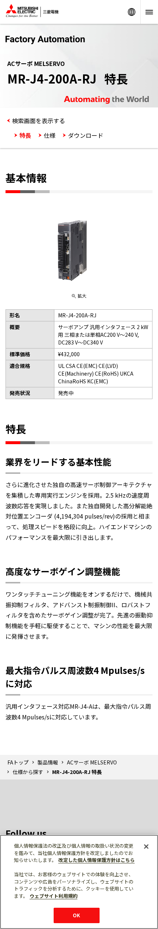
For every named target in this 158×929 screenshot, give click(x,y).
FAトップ (18, 762)
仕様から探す (27, 771)
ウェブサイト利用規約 (54, 895)
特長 (25, 135)
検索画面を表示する (38, 120)
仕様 (49, 135)
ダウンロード (85, 135)
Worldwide (131, 12)
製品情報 (47, 762)
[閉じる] (146, 846)
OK (76, 915)
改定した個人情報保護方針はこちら (96, 859)
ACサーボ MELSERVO (92, 762)
